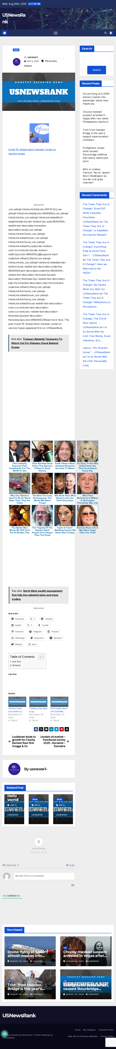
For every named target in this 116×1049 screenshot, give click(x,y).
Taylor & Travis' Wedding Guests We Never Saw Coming (65, 530)
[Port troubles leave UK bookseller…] (59, 702)
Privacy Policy (107, 1036)
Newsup (46, 1035)
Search (87, 48)
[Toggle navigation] (55, 33)
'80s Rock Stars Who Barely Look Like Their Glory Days (65, 498)
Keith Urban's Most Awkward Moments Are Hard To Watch (65, 465)
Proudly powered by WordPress (17, 1035)
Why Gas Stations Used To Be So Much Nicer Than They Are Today (19, 499)
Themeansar (8, 1037)
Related (16, 665)
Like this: (16, 661)
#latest (28, 65)
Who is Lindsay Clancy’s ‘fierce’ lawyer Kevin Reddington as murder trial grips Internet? (96, 176)
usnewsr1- (33, 57)
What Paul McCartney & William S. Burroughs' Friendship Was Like (87, 499)
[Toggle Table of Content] (39, 657)
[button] (105, 32)
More (16, 50)
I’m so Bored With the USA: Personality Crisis (95, 361)
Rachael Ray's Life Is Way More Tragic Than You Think (87, 530)
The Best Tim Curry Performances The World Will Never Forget (42, 499)
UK (9, 948)
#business (51, 60)
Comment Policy (106, 1030)
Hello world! (13, 798)
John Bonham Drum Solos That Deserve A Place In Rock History (42, 467)
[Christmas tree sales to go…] (38, 702)
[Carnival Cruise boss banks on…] (17, 702)
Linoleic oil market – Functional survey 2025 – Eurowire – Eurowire (52, 741)
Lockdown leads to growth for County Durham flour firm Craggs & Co (24, 741)
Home (78, 1030)
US (65, 948)
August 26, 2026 (19, 961)
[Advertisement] (39, 117)
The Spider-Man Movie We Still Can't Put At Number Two (20, 530)
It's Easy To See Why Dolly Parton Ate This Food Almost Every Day (87, 467)
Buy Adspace (89, 1030)
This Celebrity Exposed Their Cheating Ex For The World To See (19, 467)
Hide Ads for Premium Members (83, 1036)
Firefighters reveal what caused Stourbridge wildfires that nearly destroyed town (95, 154)
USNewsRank (19, 1015)
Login (72, 865)
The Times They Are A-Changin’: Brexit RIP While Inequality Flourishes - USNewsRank (96, 213)
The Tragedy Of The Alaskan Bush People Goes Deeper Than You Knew (42, 531)
